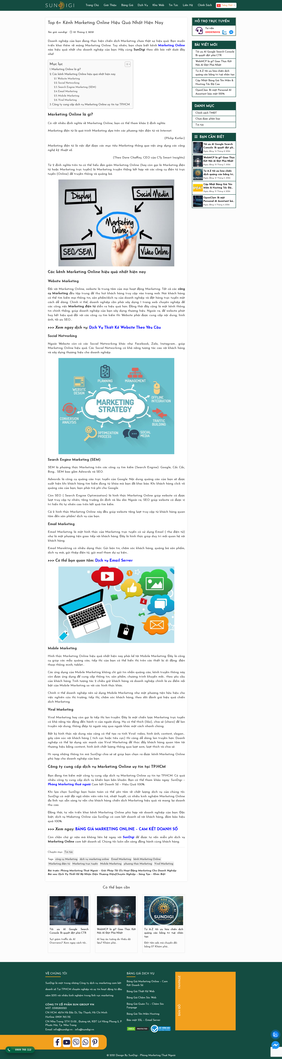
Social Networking (68, 83)
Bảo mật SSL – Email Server (143, 1020)
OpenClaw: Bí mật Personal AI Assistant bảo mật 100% (219, 200)
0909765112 (212, 32)
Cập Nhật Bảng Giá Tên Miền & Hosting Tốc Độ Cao (218, 186)
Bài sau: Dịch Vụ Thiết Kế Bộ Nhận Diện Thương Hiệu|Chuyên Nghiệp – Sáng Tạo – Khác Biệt (106, 874)
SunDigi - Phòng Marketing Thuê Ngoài (151, 1055)
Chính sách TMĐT (206, 113)
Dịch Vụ (143, 5)
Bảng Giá (127, 5)
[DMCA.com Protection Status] (138, 1029)
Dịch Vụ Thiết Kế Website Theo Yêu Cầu (125, 328)
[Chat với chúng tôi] (275, 1045)
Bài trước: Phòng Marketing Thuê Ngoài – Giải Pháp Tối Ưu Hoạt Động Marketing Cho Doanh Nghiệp (112, 870)
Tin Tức (173, 5)
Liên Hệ (188, 5)
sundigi (62, 32)
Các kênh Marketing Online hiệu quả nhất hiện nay (84, 74)
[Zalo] (224, 32)
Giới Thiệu (110, 5)
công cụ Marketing (66, 859)
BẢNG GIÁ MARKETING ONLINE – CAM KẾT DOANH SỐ (126, 829)
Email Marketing (67, 91)
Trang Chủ (92, 5)
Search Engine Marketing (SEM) (77, 87)
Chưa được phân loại (208, 119)
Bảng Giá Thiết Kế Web (141, 991)
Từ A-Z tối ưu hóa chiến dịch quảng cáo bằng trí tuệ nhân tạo (163, 933)
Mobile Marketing (68, 96)
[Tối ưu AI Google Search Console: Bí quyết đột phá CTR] (69, 910)
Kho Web (158, 5)
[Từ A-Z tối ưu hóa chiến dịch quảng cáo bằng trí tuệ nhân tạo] (163, 910)
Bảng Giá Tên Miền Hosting (143, 1014)
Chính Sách (205, 5)
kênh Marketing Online (147, 859)
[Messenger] (231, 32)
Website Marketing (69, 78)
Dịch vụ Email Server (114, 561)
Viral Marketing (67, 100)
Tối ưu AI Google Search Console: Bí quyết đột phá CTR (219, 146)
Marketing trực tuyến (85, 864)
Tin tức (68, 852)
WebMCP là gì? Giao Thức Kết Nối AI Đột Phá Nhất (219, 159)
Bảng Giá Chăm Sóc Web (141, 997)
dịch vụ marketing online (94, 859)
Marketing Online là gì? (66, 69)
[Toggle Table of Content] (126, 64)
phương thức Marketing (138, 864)
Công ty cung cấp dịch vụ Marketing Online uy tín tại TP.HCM (91, 104)
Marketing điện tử (59, 864)
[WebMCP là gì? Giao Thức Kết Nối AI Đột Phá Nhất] (116, 910)
